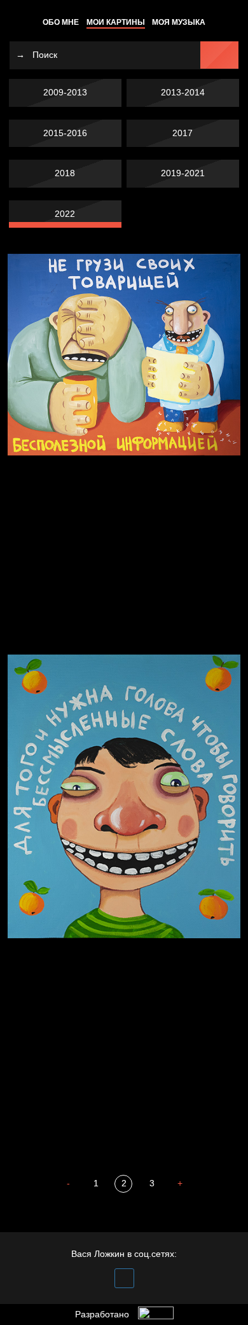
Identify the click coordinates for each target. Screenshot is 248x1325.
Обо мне (61, 22)
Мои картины (115, 22)
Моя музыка (178, 22)
